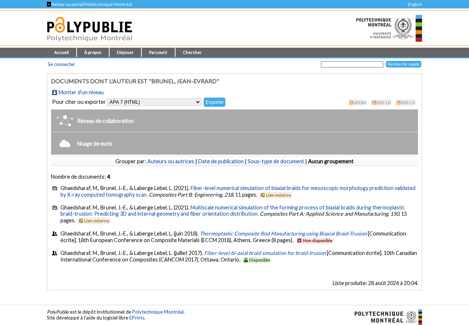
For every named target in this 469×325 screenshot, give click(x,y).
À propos (92, 52)
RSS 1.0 (384, 102)
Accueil (61, 52)
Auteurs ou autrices (170, 161)
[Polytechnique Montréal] (385, 316)
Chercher (192, 52)
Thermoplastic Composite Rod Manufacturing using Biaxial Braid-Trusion (283, 233)
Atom (360, 102)
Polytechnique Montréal (158, 312)
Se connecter (61, 64)
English (415, 4)
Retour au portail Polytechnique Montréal (89, 4)
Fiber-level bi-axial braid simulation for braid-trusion (265, 253)
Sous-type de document (276, 161)
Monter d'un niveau (81, 92)
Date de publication (221, 161)
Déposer (125, 52)
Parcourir (158, 52)
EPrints (136, 318)
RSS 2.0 (408, 102)
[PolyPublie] (89, 43)
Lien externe (278, 195)
